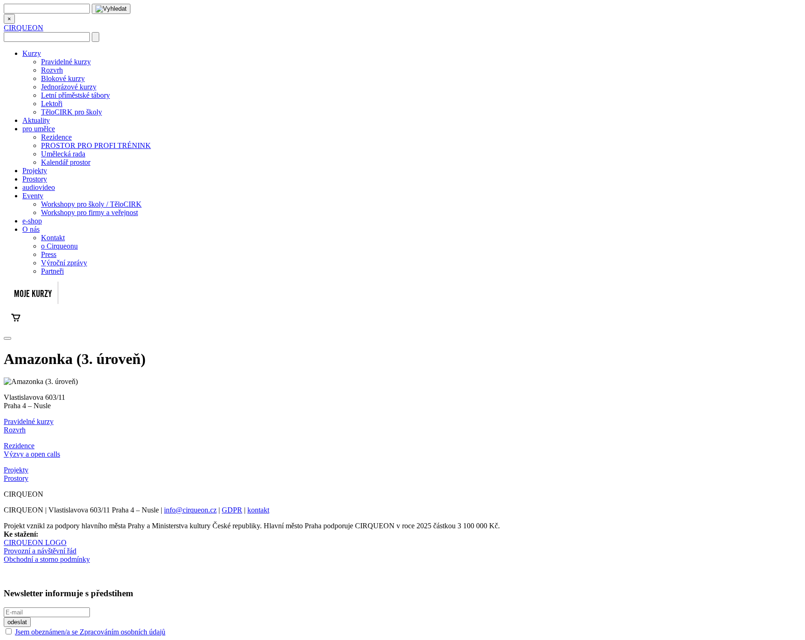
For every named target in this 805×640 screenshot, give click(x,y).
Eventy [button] (32, 196)
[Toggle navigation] (7, 338)
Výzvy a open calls (32, 454)
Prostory (34, 179)
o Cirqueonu (59, 246)
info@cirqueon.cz (190, 510)
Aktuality (36, 120)
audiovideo (38, 187)
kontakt (258, 510)
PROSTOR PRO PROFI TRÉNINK (96, 145)
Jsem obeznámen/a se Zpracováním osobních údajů (90, 632)
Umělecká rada (63, 154)
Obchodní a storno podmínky (47, 559)
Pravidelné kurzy (66, 62)
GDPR (232, 510)
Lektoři (51, 104)
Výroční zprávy (64, 263)
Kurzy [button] (31, 53)
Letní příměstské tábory (75, 95)
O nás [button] (31, 229)
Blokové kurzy (63, 78)
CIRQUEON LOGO (35, 542)
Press (48, 254)
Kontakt (53, 238)
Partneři (52, 271)
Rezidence (56, 137)
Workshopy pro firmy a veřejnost (89, 212)
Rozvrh (52, 70)
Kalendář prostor (65, 162)
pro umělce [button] (38, 129)
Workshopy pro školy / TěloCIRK (91, 204)
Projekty (34, 171)
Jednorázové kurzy (68, 87)
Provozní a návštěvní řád (40, 551)
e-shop (32, 221)
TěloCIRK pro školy (71, 112)
